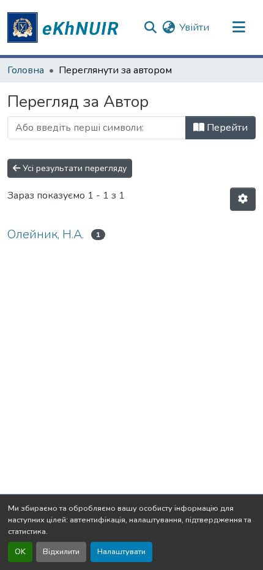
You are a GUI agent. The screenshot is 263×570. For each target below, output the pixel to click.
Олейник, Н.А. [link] (45, 234)
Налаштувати (121, 551)
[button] (64, 27)
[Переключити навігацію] (238, 27)
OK (20, 551)
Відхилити (61, 551)
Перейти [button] (226, 127)
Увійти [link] (194, 27)
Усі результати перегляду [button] (73, 168)
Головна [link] (25, 70)
